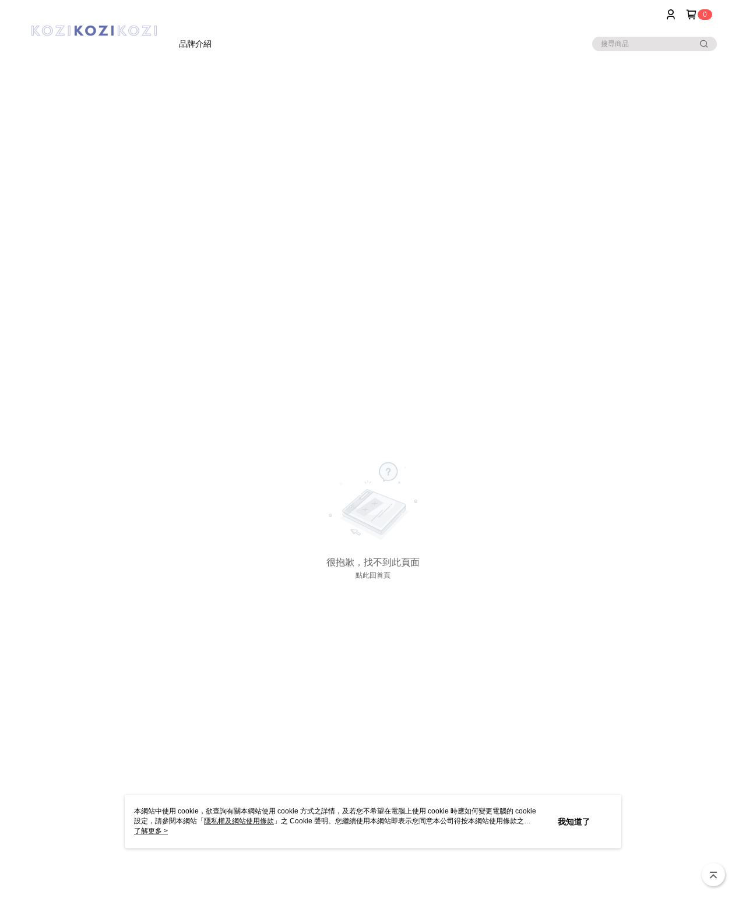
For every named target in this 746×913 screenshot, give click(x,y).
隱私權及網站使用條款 (239, 821)
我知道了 (574, 821)
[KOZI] (94, 30)
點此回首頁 (373, 575)
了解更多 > (151, 831)
